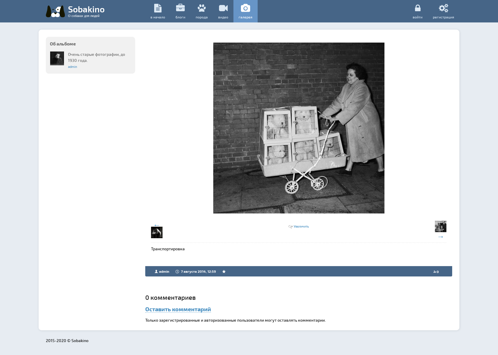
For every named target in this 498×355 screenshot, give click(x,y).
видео (223, 17)
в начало (157, 17)
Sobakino (86, 11)
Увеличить (301, 226)
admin (72, 66)
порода (202, 17)
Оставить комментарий (178, 309)
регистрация (443, 17)
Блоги (180, 17)
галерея (245, 17)
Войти (417, 17)
